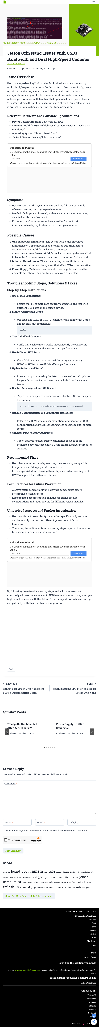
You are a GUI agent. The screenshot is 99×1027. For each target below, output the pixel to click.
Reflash (93, 930)
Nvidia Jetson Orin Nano (85, 916)
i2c (71, 877)
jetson (84, 877)
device (66, 872)
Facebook (92, 1002)
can (45, 872)
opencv (45, 882)
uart (59, 887)
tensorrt (50, 887)
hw (66, 877)
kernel (7, 882)
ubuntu (66, 887)
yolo (88, 888)
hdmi (61, 877)
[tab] (44, 747)
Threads (92, 1009)
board (15, 871)
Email (40, 822)
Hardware (91, 941)
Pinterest (92, 1013)
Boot (94, 923)
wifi (83, 888)
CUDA (93, 937)
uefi (73, 888)
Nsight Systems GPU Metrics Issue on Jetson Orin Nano (74, 688)
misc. (18, 882)
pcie (51, 882)
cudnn (58, 872)
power (64, 882)
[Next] (92, 731)
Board (93, 926)
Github (93, 1016)
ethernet (13, 877)
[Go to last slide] (7, 731)
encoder (6, 877)
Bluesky (92, 1006)
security (27, 887)
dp (92, 872)
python (72, 882)
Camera (92, 919)
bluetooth (6, 872)
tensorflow (41, 888)
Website (73, 822)
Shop (94, 945)
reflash (8, 887)
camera (36, 871)
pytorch (81, 882)
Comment (10, 783)
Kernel (93, 934)
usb (78, 887)
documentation (84, 872)
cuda (11, 669)
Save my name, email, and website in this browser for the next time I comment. (47, 830)
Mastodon (91, 998)
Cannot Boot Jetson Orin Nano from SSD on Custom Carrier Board (23, 688)
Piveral (13, 733)
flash (19, 877)
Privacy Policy (90, 957)
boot (25, 871)
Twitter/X (92, 995)
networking (27, 882)
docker (73, 872)
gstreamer (51, 877)
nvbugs (36, 882)
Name (8, 822)
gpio (40, 877)
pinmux (57, 882)
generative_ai (30, 877)
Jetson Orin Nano (16, 63)
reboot (89, 882)
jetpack (75, 877)
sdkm (19, 887)
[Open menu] (93, 2)
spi (35, 888)
